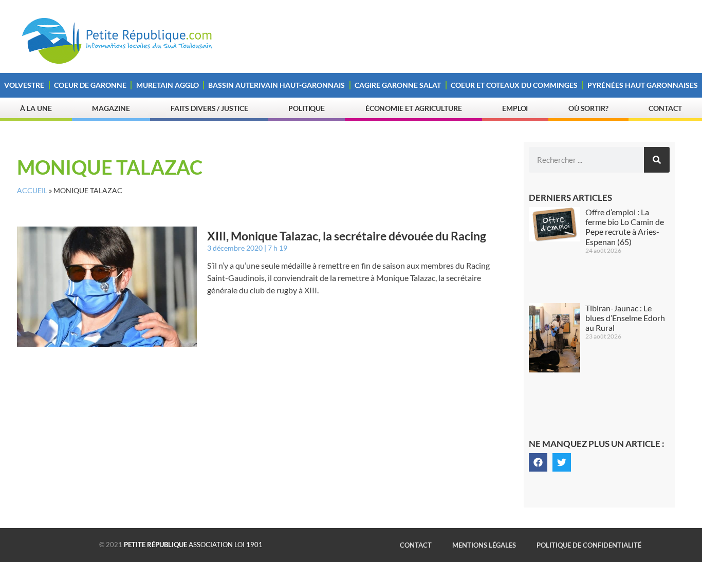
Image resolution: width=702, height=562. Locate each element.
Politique (306, 108)
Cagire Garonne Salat (398, 85)
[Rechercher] (657, 160)
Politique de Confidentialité (589, 545)
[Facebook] (538, 462)
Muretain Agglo (167, 85)
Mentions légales (484, 545)
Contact (665, 108)
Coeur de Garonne (90, 85)
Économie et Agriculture (413, 108)
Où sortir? (588, 108)
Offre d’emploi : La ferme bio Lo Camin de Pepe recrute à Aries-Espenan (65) (624, 227)
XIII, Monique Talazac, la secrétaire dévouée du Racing (346, 236)
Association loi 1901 (193, 544)
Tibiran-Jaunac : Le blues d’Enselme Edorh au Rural (625, 317)
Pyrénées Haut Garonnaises (642, 85)
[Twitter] (561, 462)
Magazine (111, 108)
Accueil (32, 190)
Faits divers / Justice (209, 108)
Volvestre (24, 85)
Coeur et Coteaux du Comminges (514, 85)
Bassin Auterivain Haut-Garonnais (276, 85)
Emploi (515, 108)
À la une (35, 108)
